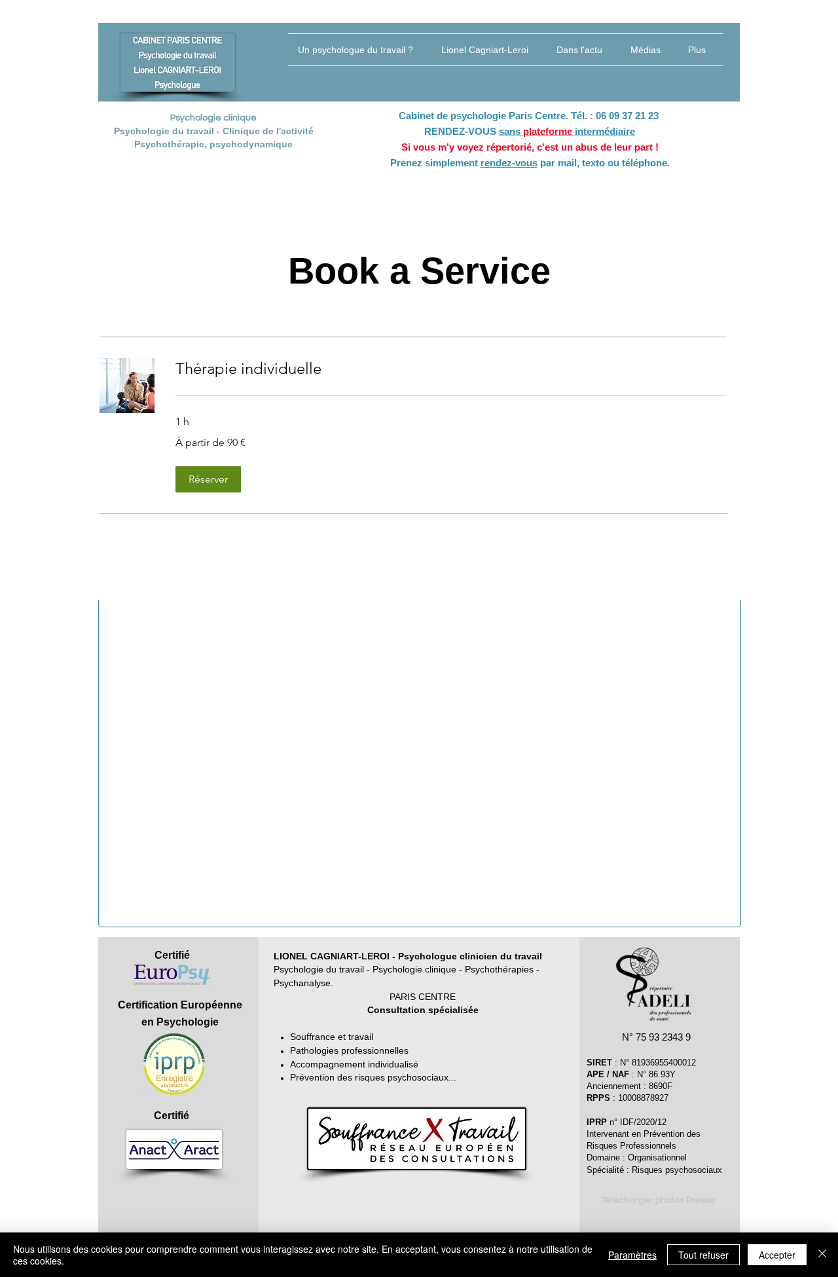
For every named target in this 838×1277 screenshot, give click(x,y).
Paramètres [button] (632, 1254)
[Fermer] (822, 1255)
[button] (208, 479)
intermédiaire (603, 131)
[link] (451, 368)
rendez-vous (509, 162)
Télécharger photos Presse (658, 1200)
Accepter (777, 1254)
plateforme (547, 131)
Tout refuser (703, 1254)
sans (511, 131)
